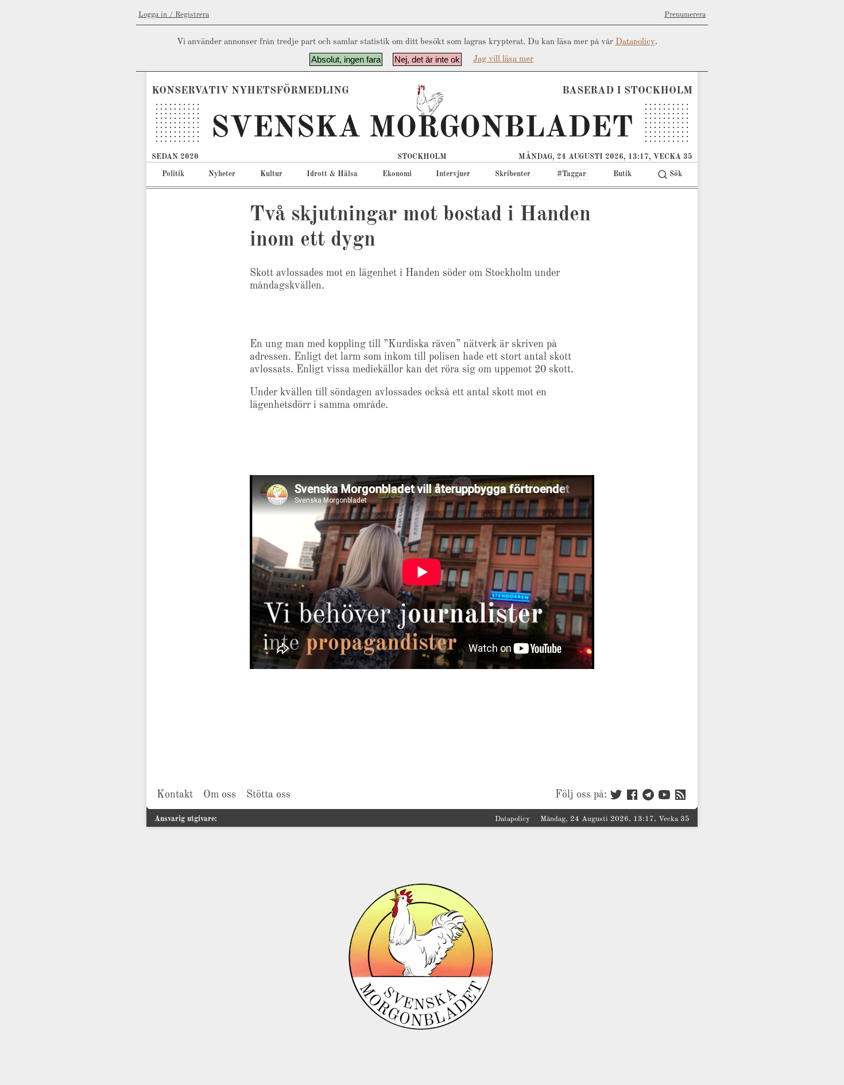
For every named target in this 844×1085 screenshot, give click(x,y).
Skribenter (513, 174)
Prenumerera (685, 14)
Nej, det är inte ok (427, 59)
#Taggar (571, 174)
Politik (173, 174)
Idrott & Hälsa (332, 174)
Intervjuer (453, 174)
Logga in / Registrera (173, 14)
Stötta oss (268, 795)
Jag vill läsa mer (503, 59)
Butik (622, 174)
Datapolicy (635, 42)
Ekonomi (397, 174)
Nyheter (221, 174)
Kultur (271, 174)
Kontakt (175, 795)
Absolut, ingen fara (346, 59)
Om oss (219, 795)
